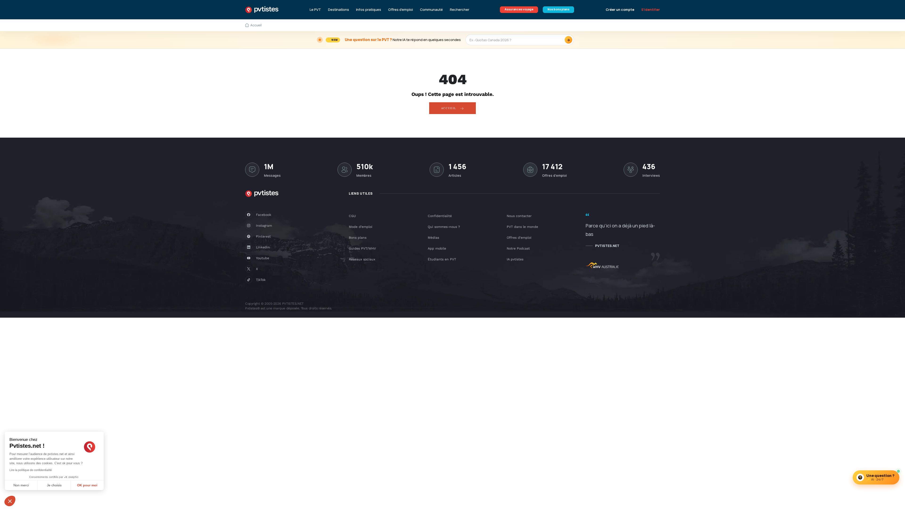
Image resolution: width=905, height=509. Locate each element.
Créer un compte (620, 9)
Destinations (338, 9)
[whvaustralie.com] (602, 266)
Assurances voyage (519, 9)
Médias (433, 237)
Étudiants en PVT (442, 259)
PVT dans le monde (522, 227)
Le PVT (315, 9)
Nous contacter (519, 216)
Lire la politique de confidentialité (30, 470)
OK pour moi (87, 485)
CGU (352, 216)
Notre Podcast (518, 248)
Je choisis (54, 485)
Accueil (449, 108)
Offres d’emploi (400, 9)
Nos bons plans (558, 9)
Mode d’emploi (360, 227)
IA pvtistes (515, 259)
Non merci (21, 485)
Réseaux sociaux (362, 259)
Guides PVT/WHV (362, 248)
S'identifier (650, 9)
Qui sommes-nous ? (444, 227)
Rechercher (459, 9)
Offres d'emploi (519, 237)
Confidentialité (440, 216)
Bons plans (357, 237)
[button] (10, 501)
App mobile (437, 248)
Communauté (431, 9)
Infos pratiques (368, 9)
